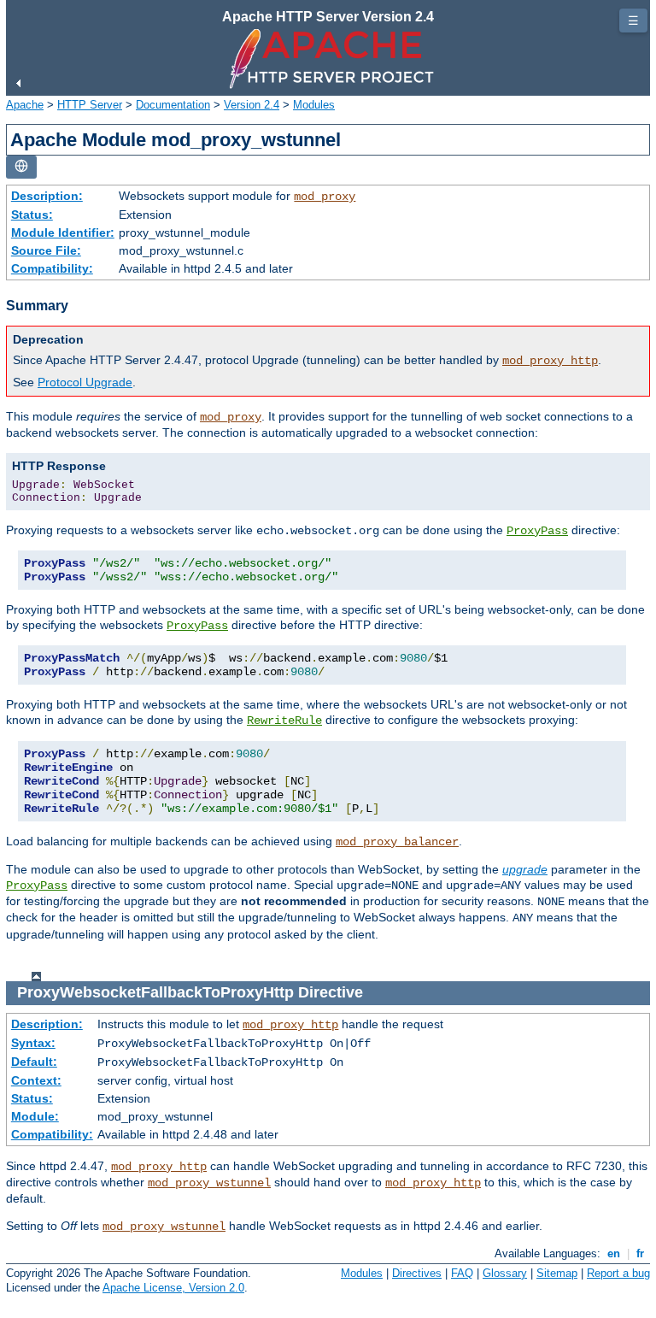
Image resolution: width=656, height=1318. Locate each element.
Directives (417, 1273)
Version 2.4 (251, 104)
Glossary (505, 1273)
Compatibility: (52, 268)
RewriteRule (284, 720)
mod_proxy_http (550, 361)
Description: (47, 196)
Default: (34, 1061)
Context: (36, 1080)
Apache (25, 104)
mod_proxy (324, 196)
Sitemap (556, 1273)
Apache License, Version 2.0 (173, 1287)
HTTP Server (89, 104)
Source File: (46, 250)
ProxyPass (537, 531)
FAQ (462, 1273)
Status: (32, 214)
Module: (35, 1116)
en (614, 1253)
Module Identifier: (62, 232)
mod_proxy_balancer (397, 842)
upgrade (525, 869)
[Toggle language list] (21, 167)
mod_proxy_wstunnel (209, 1183)
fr (640, 1253)
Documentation (173, 104)
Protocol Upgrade (85, 382)
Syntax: (33, 1043)
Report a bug (618, 1273)
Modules (314, 104)
